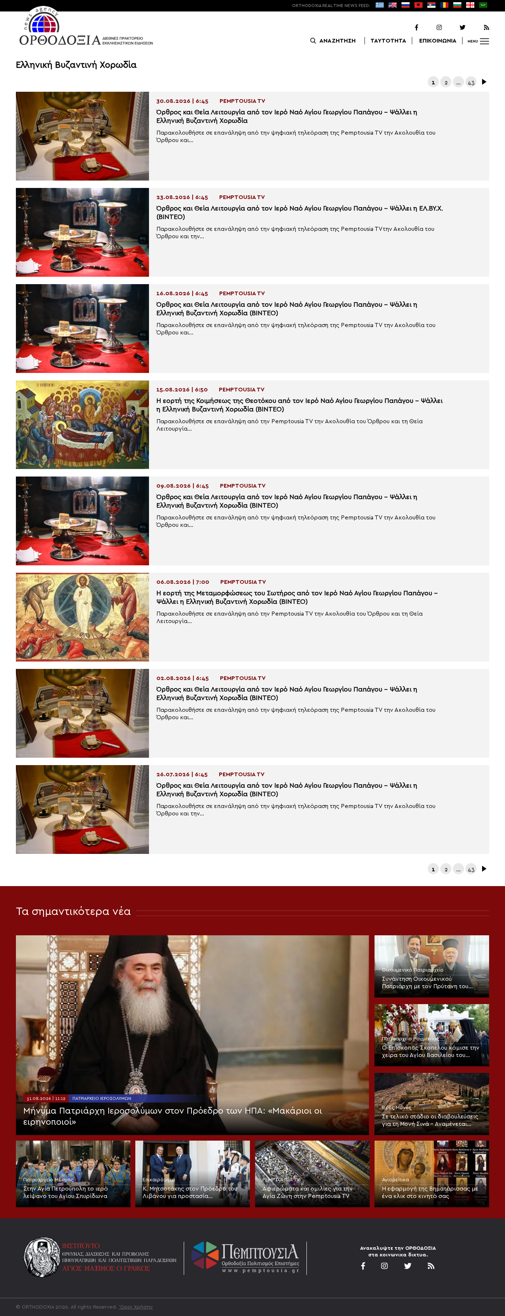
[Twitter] (454, 27)
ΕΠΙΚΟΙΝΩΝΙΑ (438, 41)
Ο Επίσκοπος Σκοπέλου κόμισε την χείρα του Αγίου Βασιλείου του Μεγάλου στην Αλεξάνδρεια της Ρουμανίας (430, 1052)
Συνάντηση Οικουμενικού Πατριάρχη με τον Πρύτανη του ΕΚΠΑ (425, 983)
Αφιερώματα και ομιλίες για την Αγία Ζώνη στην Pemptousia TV (307, 1192)
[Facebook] (407, 27)
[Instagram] (431, 27)
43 (471, 82)
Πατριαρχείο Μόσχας (48, 1179)
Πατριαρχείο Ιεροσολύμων (101, 1098)
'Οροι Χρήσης (136, 1307)
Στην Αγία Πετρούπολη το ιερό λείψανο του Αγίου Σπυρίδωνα (65, 1192)
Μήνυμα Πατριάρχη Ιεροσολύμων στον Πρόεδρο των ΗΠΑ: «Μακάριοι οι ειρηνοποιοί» (172, 1117)
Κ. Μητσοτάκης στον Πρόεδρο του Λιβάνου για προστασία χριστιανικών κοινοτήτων (190, 1193)
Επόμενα (483, 81)
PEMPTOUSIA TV (281, 1179)
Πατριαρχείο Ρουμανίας (410, 1038)
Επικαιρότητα (159, 1179)
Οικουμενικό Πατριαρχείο (413, 970)
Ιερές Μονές (396, 1107)
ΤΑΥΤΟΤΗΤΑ (388, 41)
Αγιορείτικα (395, 1179)
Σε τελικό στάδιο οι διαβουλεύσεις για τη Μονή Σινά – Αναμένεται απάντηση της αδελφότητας (430, 1121)
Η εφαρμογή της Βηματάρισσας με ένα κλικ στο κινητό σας (430, 1192)
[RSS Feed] (478, 27)
